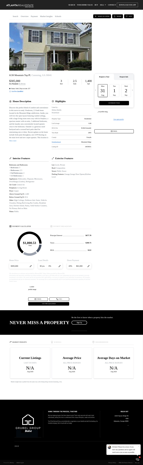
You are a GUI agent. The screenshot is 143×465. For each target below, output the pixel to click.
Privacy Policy (112, 462)
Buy (96, 5)
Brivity (12, 462)
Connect (112, 5)
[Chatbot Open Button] (137, 459)
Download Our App (127, 5)
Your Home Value (85, 5)
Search (71, 5)
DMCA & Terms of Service (126, 462)
